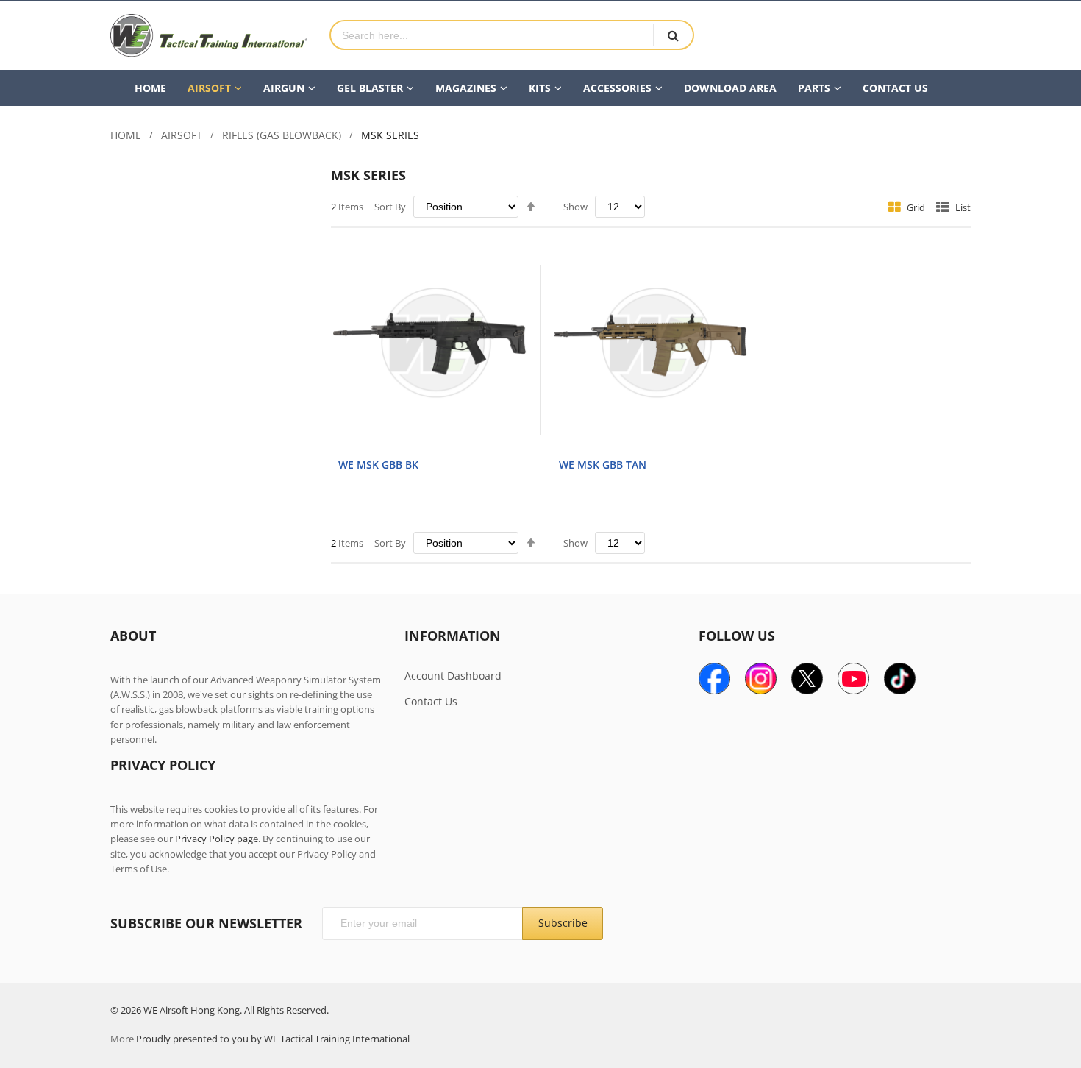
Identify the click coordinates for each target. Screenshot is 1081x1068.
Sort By (390, 206)
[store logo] (208, 35)
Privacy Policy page (216, 838)
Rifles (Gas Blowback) (281, 135)
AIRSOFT (181, 135)
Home (125, 135)
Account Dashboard (453, 676)
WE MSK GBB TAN (602, 464)
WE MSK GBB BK (378, 464)
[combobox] (492, 35)
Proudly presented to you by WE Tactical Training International (273, 1038)
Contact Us (430, 701)
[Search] (673, 35)
